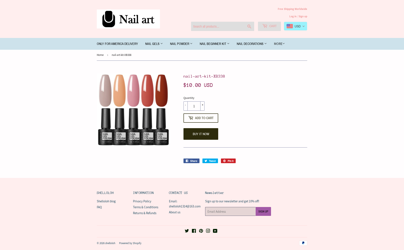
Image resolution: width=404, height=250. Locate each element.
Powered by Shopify (130, 243)
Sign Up (263, 211)
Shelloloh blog (106, 201)
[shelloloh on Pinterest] (201, 231)
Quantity (188, 98)
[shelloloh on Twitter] (187, 231)
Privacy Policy (142, 201)
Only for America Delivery (117, 44)
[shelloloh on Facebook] (194, 231)
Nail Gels (152, 44)
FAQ (99, 207)
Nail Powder (180, 44)
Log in (292, 16)
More (278, 44)
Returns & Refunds (144, 213)
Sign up (303, 16)
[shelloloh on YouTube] (215, 231)
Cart (272, 26)
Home (100, 55)
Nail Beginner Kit (213, 44)
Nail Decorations (250, 44)
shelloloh (110, 243)
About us (174, 212)
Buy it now (201, 134)
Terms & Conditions (145, 207)
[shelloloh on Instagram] (208, 231)
